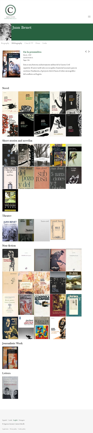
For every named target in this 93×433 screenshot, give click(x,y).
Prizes (38, 43)
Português (22, 420)
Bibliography (17, 43)
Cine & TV (28, 43)
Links (45, 43)
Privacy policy (13, 429)
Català (10, 420)
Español (4, 420)
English (15, 420)
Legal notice (5, 429)
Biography (5, 43)
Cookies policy (22, 429)
